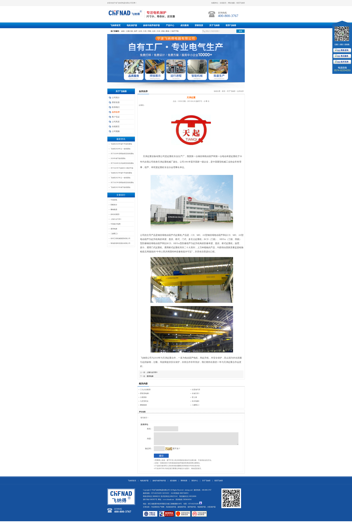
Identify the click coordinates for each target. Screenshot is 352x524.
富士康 (194, 397)
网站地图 (231, 3)
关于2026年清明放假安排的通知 (122, 154)
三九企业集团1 (145, 390)
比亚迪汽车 (196, 390)
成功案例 (184, 25)
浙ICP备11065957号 (150, 499)
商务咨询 (344, 50)
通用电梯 (114, 229)
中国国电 (114, 200)
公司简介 (116, 98)
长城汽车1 (195, 393)
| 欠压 (158, 31)
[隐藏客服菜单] (342, 34)
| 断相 (167, 31)
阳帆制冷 (114, 205)
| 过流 (140, 31)
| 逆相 (163, 31)
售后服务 (344, 56)
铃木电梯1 (195, 401)
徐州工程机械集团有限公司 (120, 238)
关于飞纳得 (214, 25)
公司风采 (116, 122)
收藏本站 (214, 3)
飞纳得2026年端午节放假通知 (121, 144)
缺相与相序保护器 (151, 25)
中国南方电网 (115, 224)
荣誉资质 (199, 25)
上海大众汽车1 (116, 219)
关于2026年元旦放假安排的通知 (122, 163)
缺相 (123, 31)
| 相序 (135, 31)
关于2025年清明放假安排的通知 (122, 182)
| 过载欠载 (129, 31)
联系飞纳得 (241, 3)
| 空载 (149, 31)
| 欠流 (144, 31)
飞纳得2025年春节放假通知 (120, 187)
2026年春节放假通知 (118, 158)
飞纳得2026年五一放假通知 (120, 149)
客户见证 (116, 117)
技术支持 (344, 62)
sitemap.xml (189, 490)
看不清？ (176, 449)
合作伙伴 (240, 91)
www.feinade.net (168, 499)
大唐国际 (143, 397)
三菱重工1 (114, 234)
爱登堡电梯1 (144, 393)
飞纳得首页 (115, 25)
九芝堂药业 (144, 401)
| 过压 (154, 31)
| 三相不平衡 (174, 31)
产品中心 (170, 25)
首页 (223, 91)
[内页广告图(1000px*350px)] (176, 58)
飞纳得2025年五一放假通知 (120, 178)
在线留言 (223, 3)
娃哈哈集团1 (115, 214)
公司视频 (116, 131)
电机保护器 (132, 25)
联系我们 (116, 107)
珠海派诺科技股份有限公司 (120, 243)
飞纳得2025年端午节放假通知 (121, 173)
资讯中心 (194, 481)
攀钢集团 (114, 209)
